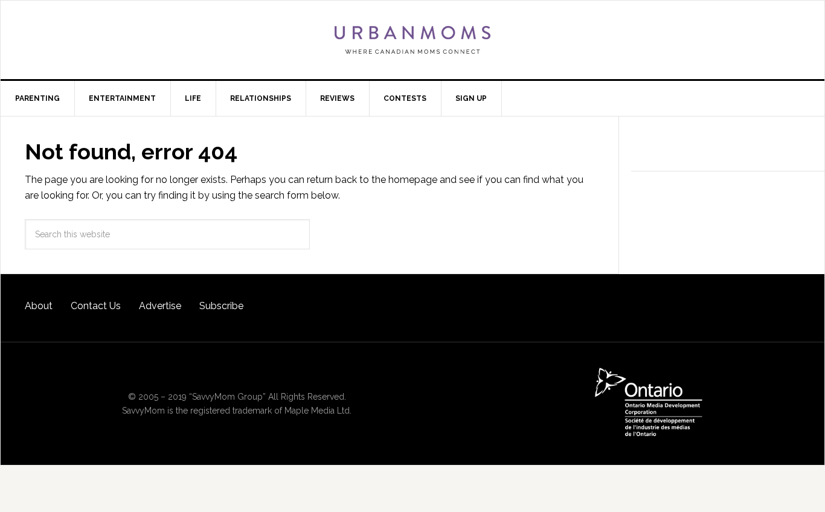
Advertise (160, 306)
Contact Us (96, 306)
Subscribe (221, 306)
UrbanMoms (412, 40)
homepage (412, 179)
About (39, 306)
